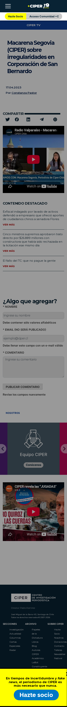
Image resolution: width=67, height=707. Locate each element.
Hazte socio (36, 695)
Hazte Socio (15, 16)
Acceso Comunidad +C (44, 16)
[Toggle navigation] (8, 6)
